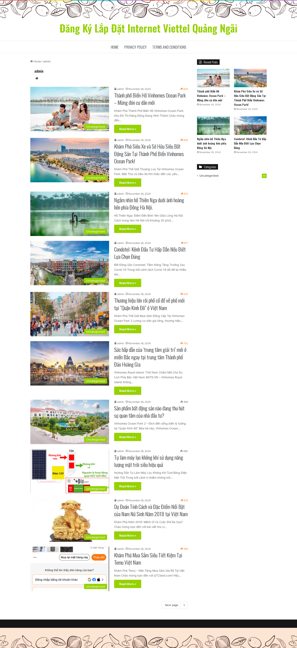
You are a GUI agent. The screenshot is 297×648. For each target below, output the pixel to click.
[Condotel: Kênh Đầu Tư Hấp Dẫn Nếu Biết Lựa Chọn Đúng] (250, 125)
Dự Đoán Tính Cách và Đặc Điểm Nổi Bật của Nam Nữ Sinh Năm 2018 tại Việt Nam (151, 510)
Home (115, 47)
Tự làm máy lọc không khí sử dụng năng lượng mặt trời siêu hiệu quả (148, 461)
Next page (171, 605)
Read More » (127, 129)
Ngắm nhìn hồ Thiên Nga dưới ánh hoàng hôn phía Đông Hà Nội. (149, 203)
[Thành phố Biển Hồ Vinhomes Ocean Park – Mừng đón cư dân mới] (213, 78)
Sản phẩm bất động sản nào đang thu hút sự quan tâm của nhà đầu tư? (149, 411)
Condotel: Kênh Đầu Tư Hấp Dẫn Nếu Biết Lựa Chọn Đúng (150, 252)
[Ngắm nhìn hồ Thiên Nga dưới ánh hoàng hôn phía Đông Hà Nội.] (213, 125)
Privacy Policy (135, 47)
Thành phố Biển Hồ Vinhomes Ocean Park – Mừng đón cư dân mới (150, 98)
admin (38, 71)
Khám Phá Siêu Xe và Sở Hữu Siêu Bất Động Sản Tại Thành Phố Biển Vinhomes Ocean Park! (149, 153)
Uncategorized (208, 175)
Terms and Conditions (169, 47)
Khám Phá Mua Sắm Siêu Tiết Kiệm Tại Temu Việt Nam (148, 558)
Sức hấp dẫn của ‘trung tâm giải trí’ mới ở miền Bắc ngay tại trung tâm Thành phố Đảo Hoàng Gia (150, 357)
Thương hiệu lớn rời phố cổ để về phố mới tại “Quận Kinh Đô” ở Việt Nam (149, 303)
